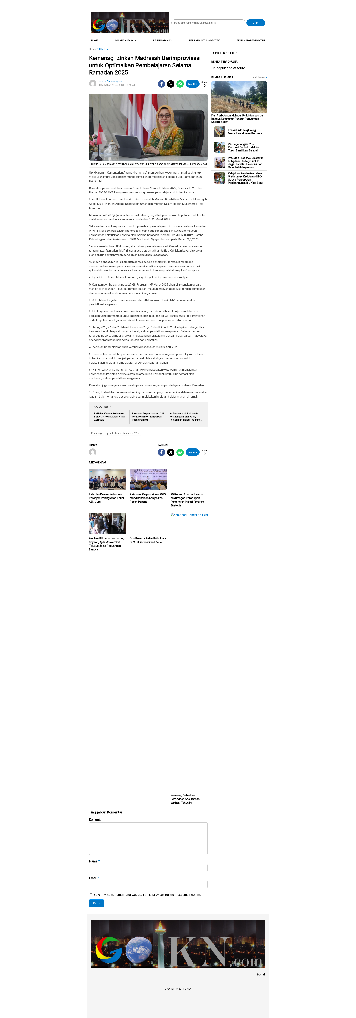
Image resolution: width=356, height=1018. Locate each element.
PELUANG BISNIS (162, 40)
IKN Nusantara (124, 40)
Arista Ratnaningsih (110, 81)
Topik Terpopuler (224, 52)
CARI (256, 22)
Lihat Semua (259, 77)
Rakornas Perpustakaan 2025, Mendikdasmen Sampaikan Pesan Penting (148, 498)
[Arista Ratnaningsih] (94, 452)
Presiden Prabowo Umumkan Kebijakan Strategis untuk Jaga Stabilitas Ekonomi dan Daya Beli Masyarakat (245, 162)
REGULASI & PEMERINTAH (251, 40)
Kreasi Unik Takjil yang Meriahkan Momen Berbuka (245, 132)
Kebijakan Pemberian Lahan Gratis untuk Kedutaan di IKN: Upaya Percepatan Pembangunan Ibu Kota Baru (245, 178)
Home (94, 40)
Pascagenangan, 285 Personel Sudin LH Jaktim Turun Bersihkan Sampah (243, 147)
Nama (94, 861)
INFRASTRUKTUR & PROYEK (204, 40)
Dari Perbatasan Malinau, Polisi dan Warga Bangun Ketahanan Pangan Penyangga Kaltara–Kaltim (237, 118)
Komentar (96, 819)
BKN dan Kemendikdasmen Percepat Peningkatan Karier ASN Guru (106, 498)
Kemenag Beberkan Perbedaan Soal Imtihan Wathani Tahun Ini (185, 799)
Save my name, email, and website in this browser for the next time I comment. (149, 895)
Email (94, 878)
